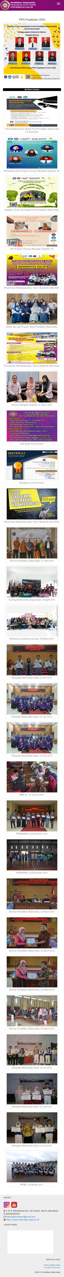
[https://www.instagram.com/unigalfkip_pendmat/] (7, 1204)
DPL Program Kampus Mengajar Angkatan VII (32, 248)
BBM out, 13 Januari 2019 (32, 794)
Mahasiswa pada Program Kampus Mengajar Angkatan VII (32, 170)
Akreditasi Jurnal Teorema (32, 482)
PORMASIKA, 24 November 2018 (32, 833)
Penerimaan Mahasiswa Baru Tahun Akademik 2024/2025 (32, 287)
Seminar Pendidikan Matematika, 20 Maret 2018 (32, 911)
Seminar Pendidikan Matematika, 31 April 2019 (32, 560)
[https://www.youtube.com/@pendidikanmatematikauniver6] (14, 1204)
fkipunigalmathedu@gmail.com (20, 1216)
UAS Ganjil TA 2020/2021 (32, 443)
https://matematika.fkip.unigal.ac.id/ (22, 1219)
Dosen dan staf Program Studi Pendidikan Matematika (32, 326)
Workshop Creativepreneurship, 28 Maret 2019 (32, 638)
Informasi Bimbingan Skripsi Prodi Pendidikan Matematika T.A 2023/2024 (32, 130)
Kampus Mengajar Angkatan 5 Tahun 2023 (32, 404)
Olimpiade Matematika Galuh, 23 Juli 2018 (32, 1067)
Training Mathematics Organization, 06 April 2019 (32, 599)
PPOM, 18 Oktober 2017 (32, 1184)
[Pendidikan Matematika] (21, 5)
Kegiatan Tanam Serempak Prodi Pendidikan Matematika (32, 209)
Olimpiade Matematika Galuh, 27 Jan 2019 (32, 677)
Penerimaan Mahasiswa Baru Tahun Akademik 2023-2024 (32, 365)
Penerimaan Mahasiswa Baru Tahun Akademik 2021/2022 (32, 521)
